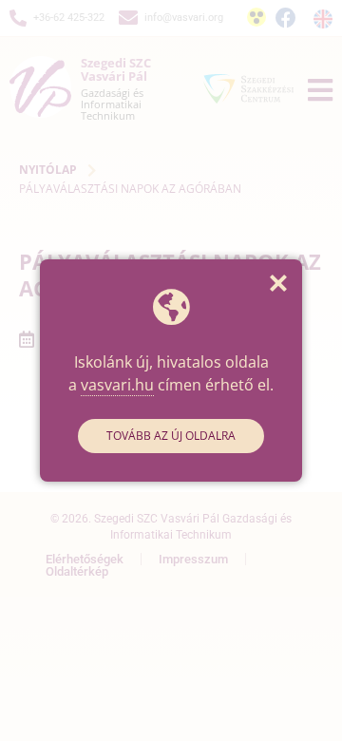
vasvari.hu (117, 384)
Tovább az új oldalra (171, 436)
